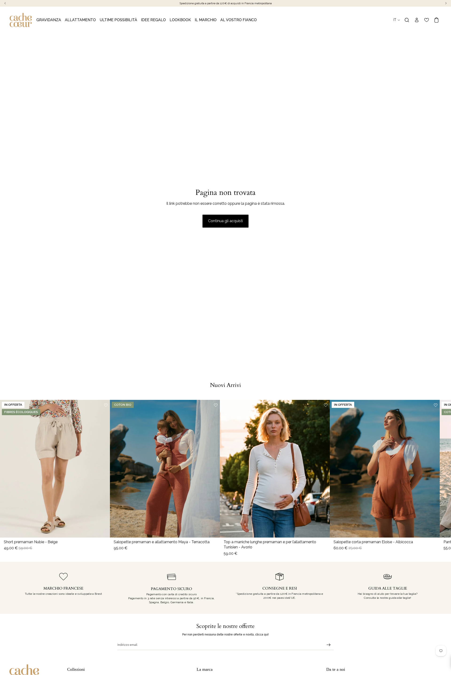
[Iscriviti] (329, 645)
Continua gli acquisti (225, 221)
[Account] (417, 20)
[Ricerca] (407, 20)
